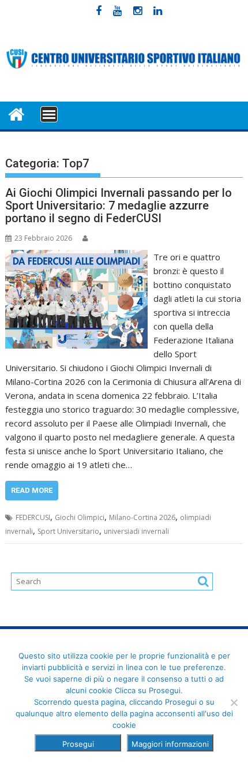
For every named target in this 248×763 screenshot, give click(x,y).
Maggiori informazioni (170, 744)
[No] (233, 702)
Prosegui (78, 744)
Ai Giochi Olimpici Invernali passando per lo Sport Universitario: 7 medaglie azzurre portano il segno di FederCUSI (118, 205)
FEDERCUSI (33, 517)
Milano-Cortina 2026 (142, 517)
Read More (31, 490)
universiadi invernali (136, 531)
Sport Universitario (68, 531)
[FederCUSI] (16, 113)
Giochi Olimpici (79, 517)
